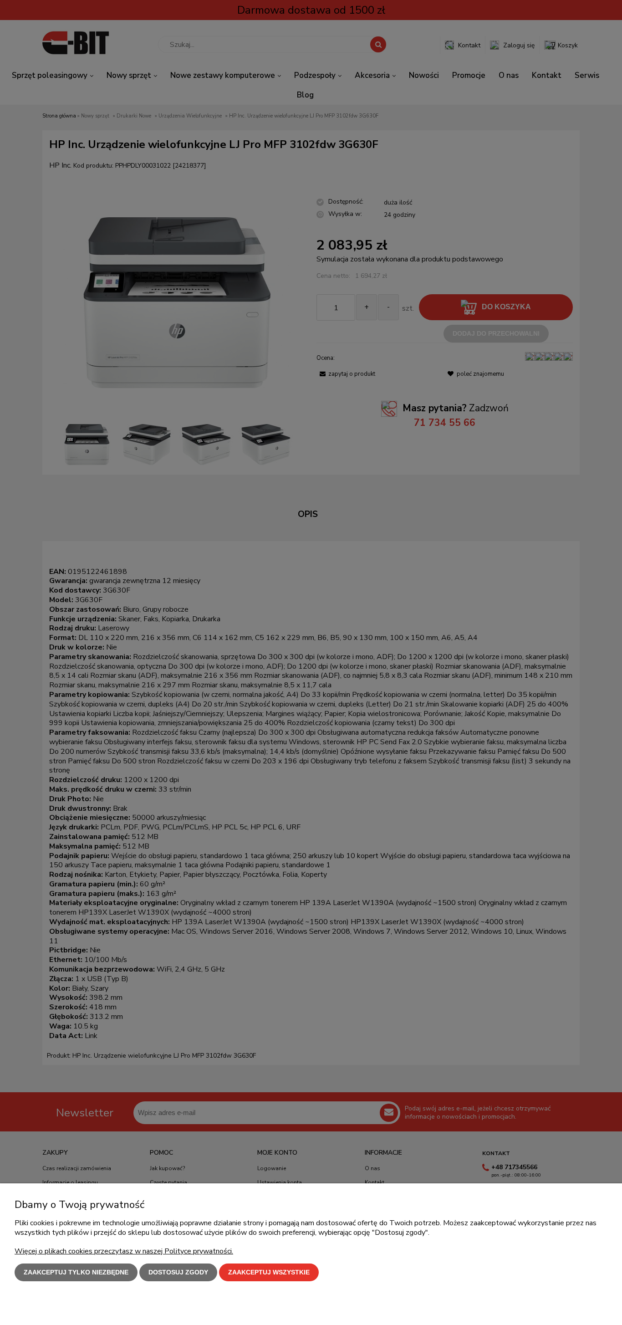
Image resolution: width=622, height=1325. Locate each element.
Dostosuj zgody (178, 1272)
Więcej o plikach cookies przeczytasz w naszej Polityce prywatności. (124, 1251)
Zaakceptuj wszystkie (269, 1272)
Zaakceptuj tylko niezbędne (76, 1272)
